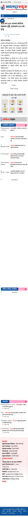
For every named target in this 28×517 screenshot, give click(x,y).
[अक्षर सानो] (6, 36)
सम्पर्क (3, 511)
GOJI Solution (12, 513)
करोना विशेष (10, 19)
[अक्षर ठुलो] (9, 36)
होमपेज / (4, 19)
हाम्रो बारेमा (9, 511)
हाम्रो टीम (14, 511)
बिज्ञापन (19, 511)
